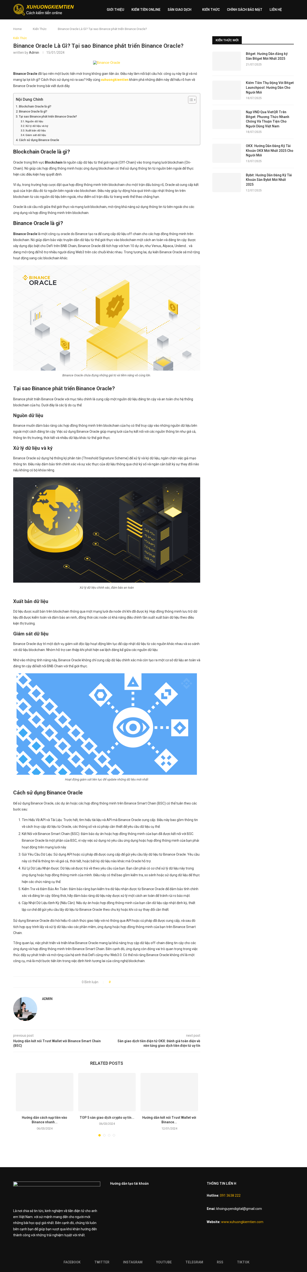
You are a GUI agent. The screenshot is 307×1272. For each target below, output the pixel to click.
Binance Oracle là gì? (33, 111)
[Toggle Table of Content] (189, 100)
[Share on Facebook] (119, 982)
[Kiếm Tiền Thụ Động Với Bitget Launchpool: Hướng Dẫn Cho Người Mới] (226, 90)
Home (17, 29)
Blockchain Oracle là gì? (35, 106)
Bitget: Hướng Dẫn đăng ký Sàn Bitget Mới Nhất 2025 (267, 56)
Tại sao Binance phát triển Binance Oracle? (48, 116)
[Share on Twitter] (124, 982)
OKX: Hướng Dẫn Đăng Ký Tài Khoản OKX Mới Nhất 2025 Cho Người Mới (269, 150)
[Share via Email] (134, 982)
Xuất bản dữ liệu (35, 130)
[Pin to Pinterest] (129, 982)
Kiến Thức (211, 10)
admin (34, 52)
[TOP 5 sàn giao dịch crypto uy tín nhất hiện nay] (107, 1092)
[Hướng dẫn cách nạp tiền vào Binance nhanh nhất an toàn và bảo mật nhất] (44, 1092)
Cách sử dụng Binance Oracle (39, 140)
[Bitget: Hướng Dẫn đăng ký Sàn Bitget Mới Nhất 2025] (226, 61)
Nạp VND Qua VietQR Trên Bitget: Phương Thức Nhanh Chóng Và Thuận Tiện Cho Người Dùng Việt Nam (267, 119)
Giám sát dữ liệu (35, 135)
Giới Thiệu (115, 10)
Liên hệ (276, 10)
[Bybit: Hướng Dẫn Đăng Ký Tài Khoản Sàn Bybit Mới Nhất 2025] (226, 182)
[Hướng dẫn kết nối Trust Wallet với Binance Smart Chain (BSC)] (169, 1092)
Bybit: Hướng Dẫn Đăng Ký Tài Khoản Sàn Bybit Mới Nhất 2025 (269, 179)
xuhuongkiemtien (115, 80)
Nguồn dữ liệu (34, 121)
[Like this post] (113, 982)
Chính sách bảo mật (244, 10)
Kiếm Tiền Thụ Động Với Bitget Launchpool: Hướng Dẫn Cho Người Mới (270, 87)
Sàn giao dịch (179, 10)
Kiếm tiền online (145, 10)
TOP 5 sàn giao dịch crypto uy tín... (107, 1117)
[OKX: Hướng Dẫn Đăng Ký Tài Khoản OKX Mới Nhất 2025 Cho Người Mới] (226, 153)
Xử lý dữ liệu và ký (36, 126)
